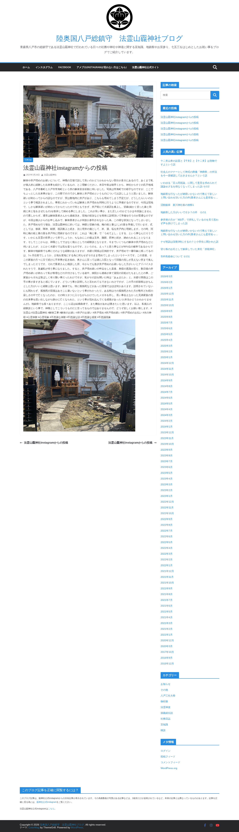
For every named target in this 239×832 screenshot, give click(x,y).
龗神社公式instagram (47, 802)
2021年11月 (167, 576)
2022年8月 (167, 524)
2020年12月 (167, 640)
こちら (51, 808)
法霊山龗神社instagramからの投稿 (46, 442)
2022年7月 (167, 530)
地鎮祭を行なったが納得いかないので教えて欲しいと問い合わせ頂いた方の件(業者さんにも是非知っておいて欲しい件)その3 (189, 232)
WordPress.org (169, 768)
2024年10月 (167, 374)
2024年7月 (167, 392)
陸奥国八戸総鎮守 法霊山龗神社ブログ (119, 38)
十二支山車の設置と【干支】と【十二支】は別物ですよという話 (189, 162)
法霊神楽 (165, 707)
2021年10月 (167, 582)
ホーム (26, 67)
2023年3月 (167, 484)
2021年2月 (167, 628)
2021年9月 (167, 588)
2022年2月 (167, 559)
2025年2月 (167, 351)
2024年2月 (167, 420)
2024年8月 (167, 386)
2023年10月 (167, 444)
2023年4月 (167, 478)
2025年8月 (167, 316)
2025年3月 (167, 345)
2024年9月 (167, 380)
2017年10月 (167, 652)
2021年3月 (167, 623)
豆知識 (164, 724)
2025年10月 (167, 305)
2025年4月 (167, 340)
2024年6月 (167, 397)
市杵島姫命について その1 (175, 256)
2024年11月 (167, 368)
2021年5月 (167, 611)
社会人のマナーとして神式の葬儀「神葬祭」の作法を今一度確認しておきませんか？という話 (189, 173)
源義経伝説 (167, 713)
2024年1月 (167, 426)
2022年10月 (167, 513)
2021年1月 (167, 634)
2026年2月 (167, 282)
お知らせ (165, 684)
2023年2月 (167, 490)
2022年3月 (167, 553)
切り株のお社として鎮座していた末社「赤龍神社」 (189, 249)
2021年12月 (167, 571)
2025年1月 (167, 357)
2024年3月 (167, 415)
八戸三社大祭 (168, 695)
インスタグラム (44, 67)
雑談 (163, 730)
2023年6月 (167, 467)
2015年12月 (167, 663)
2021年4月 (167, 617)
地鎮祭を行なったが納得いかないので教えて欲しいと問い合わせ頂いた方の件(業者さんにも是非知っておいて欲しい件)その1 (189, 195)
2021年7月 (167, 600)
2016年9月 (167, 657)
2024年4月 (167, 409)
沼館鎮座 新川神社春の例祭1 (177, 204)
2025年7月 (167, 322)
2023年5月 (167, 472)
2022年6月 (167, 536)
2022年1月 (167, 565)
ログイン (165, 750)
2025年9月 (167, 311)
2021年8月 (167, 594)
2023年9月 (167, 449)
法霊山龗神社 (50, 175)
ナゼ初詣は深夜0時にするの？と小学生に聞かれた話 (189, 241)
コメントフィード (170, 762)
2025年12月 (167, 293)
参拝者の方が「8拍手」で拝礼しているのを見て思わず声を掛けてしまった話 (189, 221)
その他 (164, 689)
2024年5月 (167, 403)
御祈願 (164, 701)
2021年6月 (167, 605)
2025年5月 (167, 334)
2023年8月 (167, 455)
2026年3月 (167, 276)
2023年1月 (167, 496)
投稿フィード (168, 756)
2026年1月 (167, 287)
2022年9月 (167, 519)
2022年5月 (167, 542)
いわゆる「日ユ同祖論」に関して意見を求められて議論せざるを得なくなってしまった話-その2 (189, 184)
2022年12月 (167, 501)
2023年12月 (167, 432)
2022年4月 (167, 548)
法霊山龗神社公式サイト (145, 67)
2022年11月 (167, 507)
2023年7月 (167, 461)
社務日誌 (28, 160)
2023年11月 (167, 438)
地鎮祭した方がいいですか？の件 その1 (183, 212)
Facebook (64, 67)
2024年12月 (167, 363)
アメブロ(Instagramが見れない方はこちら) (101, 67)
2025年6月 (167, 328)
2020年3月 (167, 646)
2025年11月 (167, 299)
